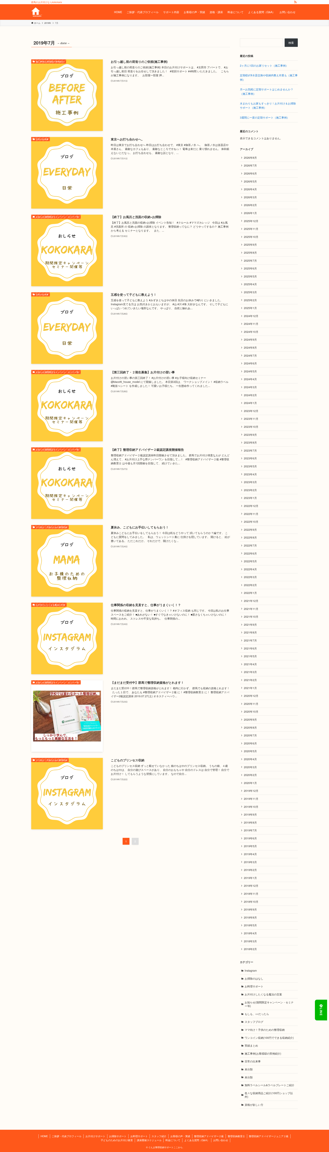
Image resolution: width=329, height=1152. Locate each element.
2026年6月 (250, 173)
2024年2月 (250, 395)
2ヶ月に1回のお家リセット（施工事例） (264, 65)
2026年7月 (250, 165)
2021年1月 (250, 688)
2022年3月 (250, 577)
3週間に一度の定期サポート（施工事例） (264, 117)
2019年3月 (250, 862)
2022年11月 (251, 514)
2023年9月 (250, 435)
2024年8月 (250, 347)
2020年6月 (250, 743)
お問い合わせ (220, 1140)
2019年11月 (251, 799)
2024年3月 (250, 387)
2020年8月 (250, 727)
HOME (44, 1136)
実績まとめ (251, 1045)
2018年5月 (250, 925)
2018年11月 (251, 893)
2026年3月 (250, 197)
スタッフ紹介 (159, 1136)
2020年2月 (250, 775)
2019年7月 (250, 830)
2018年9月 (250, 909)
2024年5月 (250, 371)
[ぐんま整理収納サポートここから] (36, 12)
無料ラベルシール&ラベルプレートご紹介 (269, 1085)
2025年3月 (250, 292)
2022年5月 (250, 561)
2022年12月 (251, 506)
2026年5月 (250, 181)
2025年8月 (250, 252)
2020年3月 (250, 767)
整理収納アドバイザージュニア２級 (268, 1136)
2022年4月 (250, 569)
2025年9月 (250, 244)
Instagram (251, 970)
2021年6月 (250, 648)
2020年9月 (250, 719)
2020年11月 (251, 704)
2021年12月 (251, 601)
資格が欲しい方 (254, 1105)
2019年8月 (250, 822)
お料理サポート (254, 986)
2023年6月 (250, 458)
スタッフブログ (254, 1022)
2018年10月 (251, 901)
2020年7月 (250, 735)
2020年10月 (251, 711)
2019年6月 (250, 838)
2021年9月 (250, 624)
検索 (291, 43)
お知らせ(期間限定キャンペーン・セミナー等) (269, 1004)
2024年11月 (251, 324)
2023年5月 (250, 466)
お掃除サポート (117, 1136)
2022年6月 (250, 553)
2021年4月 (250, 664)
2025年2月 (250, 300)
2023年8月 (250, 442)
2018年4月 (250, 933)
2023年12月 (251, 411)
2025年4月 (250, 284)
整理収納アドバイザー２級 (209, 1136)
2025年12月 (251, 221)
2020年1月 (250, 783)
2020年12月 (251, 696)
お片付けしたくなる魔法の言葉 (263, 994)
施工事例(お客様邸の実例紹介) (263, 1053)
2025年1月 (250, 308)
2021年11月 (251, 609)
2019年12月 (251, 791)
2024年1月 (250, 403)
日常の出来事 (253, 1061)
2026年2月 (250, 205)
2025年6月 (250, 268)
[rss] (295, 2)
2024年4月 (250, 379)
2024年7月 (250, 355)
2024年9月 (250, 339)
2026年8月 (250, 157)
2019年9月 (250, 814)
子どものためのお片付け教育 (117, 1140)
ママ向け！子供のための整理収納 (265, 1030)
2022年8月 (250, 537)
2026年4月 (250, 189)
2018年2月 (250, 949)
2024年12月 (251, 316)
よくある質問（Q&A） (196, 1140)
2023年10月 (251, 427)
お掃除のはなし (254, 978)
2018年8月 (250, 917)
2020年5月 (250, 751)
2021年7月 (250, 640)
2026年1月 (250, 213)
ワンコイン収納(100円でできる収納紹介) (269, 1038)
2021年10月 (251, 616)
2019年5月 (250, 846)
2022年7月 (250, 545)
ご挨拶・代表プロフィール (66, 1136)
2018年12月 (251, 886)
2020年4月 (250, 759)
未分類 (249, 1069)
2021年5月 (250, 656)
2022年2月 (250, 585)
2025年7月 (250, 260)
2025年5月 (250, 276)
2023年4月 (250, 474)
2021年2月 (250, 680)
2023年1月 (250, 498)
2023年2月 (250, 490)
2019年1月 (250, 878)
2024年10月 (251, 332)
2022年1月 (250, 593)
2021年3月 (250, 672)
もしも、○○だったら (257, 1014)
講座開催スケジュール (149, 1140)
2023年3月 (250, 482)
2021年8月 (250, 632)
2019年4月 (250, 854)
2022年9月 (250, 529)
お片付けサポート (95, 1136)
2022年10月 (251, 521)
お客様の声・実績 (180, 1136)
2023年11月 (251, 419)
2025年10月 (251, 237)
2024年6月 (250, 363)
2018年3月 (250, 941)
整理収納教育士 (236, 1136)
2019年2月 (250, 870)
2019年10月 (251, 807)
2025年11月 (251, 229)
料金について (172, 1140)
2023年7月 (250, 450)
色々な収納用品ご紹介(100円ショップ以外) (269, 1095)
